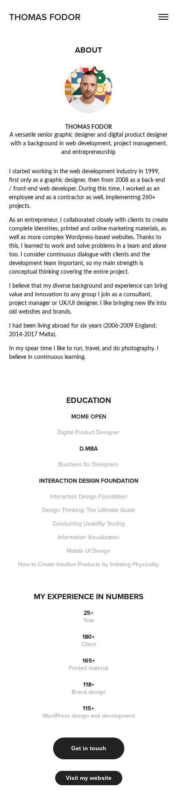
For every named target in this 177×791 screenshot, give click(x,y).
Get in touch (88, 748)
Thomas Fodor (45, 16)
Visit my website (89, 778)
